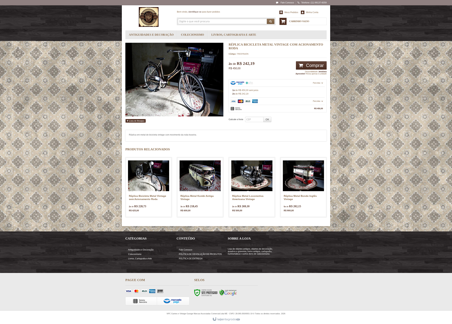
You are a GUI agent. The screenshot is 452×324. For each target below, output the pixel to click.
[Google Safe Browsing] (228, 292)
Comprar (314, 65)
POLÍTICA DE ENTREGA (191, 258)
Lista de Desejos (136, 121)
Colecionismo (134, 254)
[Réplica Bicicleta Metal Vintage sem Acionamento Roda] (148, 187)
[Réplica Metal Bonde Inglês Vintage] (303, 187)
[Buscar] (270, 21)
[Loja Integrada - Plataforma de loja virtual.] (226, 319)
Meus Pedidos (291, 12)
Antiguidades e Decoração (141, 250)
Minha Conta (312, 12)
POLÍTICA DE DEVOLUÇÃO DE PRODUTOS (200, 254)
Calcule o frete (236, 119)
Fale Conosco (287, 2)
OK (267, 119)
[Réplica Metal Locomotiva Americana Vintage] (252, 187)
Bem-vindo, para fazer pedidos (198, 12)
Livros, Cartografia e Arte (140, 258)
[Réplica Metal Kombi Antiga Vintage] (200, 187)
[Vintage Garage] (148, 17)
